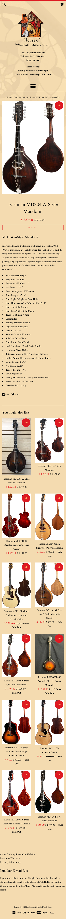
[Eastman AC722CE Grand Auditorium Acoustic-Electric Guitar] (16, 585)
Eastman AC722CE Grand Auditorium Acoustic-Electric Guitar (16, 615)
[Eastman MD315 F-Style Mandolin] (49, 440)
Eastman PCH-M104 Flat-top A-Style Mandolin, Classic (49, 614)
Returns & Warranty (10, 858)
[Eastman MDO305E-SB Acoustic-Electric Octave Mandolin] (49, 654)
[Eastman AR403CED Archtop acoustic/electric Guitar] (16, 516)
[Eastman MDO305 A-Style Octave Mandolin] (16, 446)
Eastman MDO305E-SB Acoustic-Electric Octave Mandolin (49, 681)
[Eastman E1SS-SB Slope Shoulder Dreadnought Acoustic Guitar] (16, 722)
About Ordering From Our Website (17, 854)
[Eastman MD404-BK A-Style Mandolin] (49, 791)
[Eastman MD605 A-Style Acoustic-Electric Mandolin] (16, 793)
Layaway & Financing (10, 862)
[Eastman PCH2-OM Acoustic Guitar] (49, 722)
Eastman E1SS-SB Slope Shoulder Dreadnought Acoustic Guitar (16, 751)
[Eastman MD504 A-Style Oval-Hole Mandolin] (16, 655)
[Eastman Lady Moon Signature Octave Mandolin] (49, 517)
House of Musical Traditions (40, 907)
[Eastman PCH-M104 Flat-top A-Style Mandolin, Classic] (49, 584)
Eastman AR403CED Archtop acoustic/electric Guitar (16, 545)
